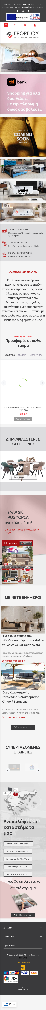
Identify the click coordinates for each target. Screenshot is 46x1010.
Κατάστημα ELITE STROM (17, 859)
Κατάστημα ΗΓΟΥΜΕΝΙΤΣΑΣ (18, 843)
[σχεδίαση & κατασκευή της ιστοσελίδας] (23, 957)
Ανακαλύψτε (23, 60)
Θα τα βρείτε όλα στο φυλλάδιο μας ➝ (22, 531)
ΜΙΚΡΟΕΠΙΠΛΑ (35, 355)
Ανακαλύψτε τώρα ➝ (23, 477)
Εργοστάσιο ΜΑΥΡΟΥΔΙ (17, 874)
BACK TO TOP (23, 989)
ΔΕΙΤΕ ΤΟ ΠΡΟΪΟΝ (24, 419)
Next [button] (42, 383)
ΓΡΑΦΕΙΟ (22, 355)
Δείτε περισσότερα (23, 727)
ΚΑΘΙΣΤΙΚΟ (10, 355)
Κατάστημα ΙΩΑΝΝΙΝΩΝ (17, 851)
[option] (23, 389)
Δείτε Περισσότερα (23, 915)
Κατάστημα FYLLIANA (17, 866)
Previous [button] (3, 383)
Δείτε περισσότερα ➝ (13, 660)
